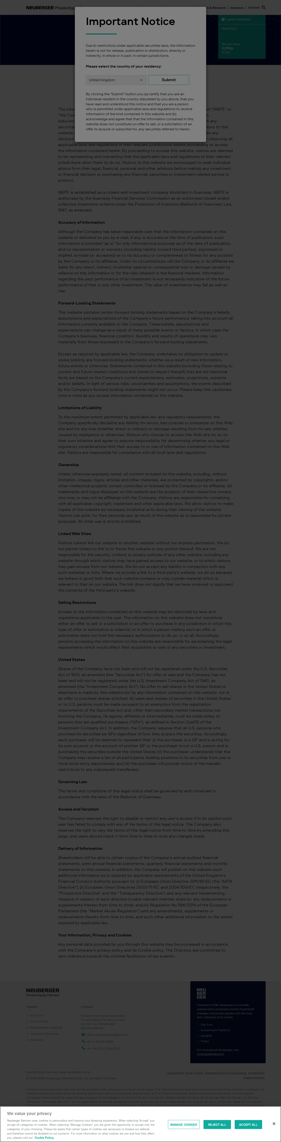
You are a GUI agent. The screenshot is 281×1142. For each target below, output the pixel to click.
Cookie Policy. (44, 1137)
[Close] (274, 1123)
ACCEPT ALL (248, 1124)
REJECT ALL (217, 1124)
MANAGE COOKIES (183, 1124)
